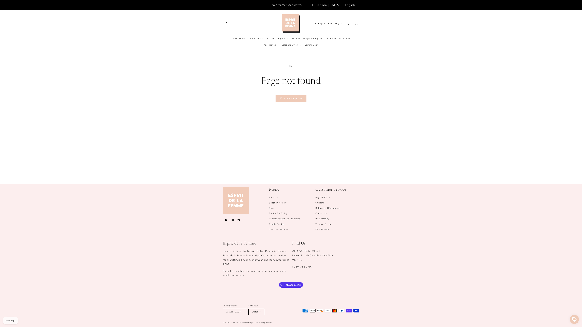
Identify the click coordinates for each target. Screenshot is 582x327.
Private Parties (276, 224)
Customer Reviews (278, 229)
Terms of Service (324, 224)
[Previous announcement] (262, 5)
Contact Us (321, 213)
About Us (273, 197)
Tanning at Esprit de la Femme (284, 218)
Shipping (319, 202)
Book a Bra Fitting (278, 213)
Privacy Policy (322, 218)
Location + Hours (278, 202)
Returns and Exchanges (327, 208)
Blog (271, 208)
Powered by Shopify (264, 322)
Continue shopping (291, 98)
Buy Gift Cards (322, 197)
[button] (226, 23)
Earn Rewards (322, 229)
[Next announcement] (312, 5)
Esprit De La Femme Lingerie (243, 322)
